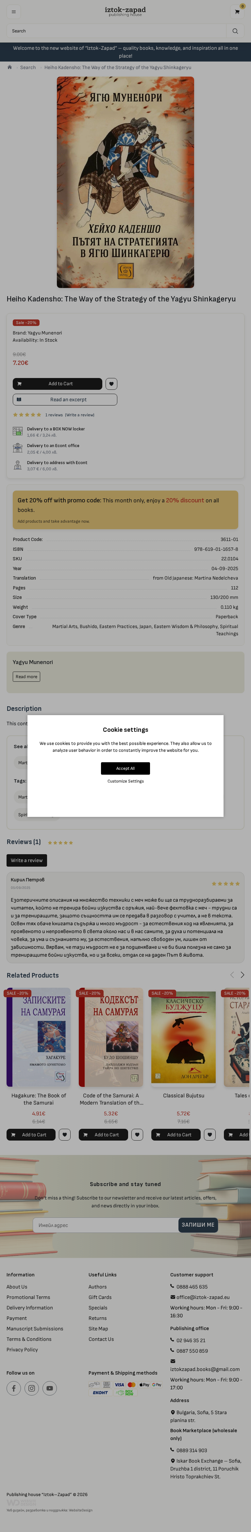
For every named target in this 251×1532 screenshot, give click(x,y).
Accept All (125, 768)
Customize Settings (126, 781)
